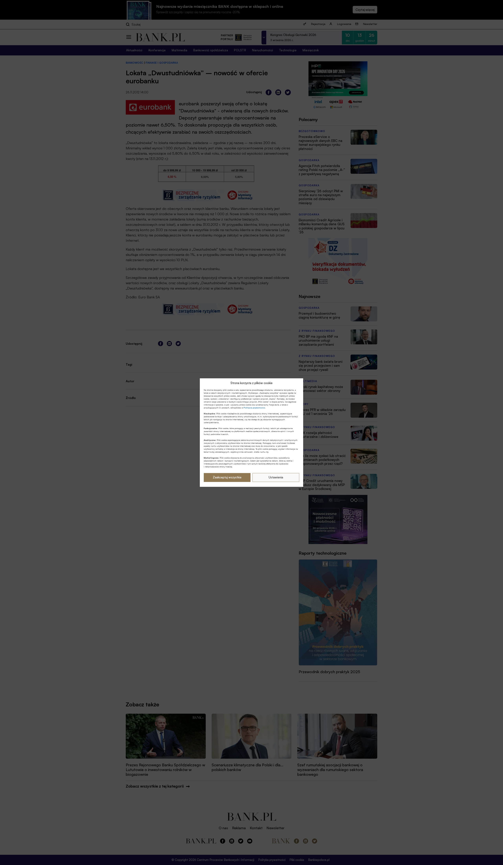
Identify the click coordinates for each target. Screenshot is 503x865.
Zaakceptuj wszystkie (227, 477)
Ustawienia (276, 477)
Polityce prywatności (254, 407)
